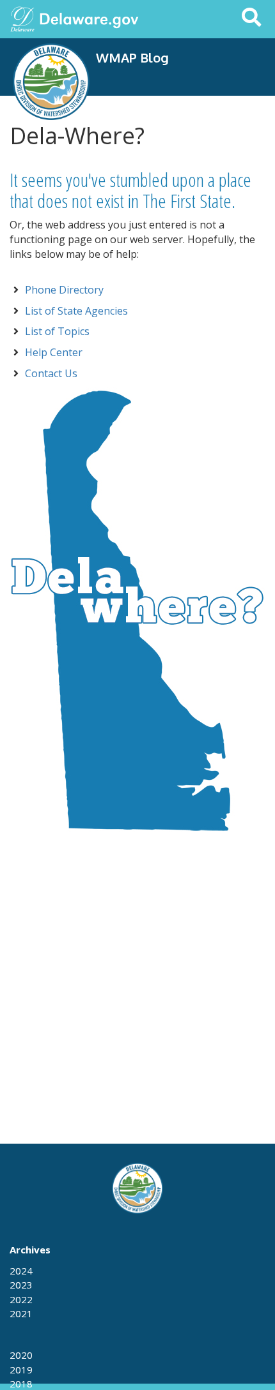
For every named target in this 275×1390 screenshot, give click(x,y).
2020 (21, 1355)
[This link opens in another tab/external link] (22, 18)
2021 (21, 1313)
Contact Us (51, 373)
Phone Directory (64, 290)
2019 (21, 1369)
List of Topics (57, 331)
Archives (30, 1249)
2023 (21, 1284)
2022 (21, 1299)
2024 (21, 1270)
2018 (21, 1383)
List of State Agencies (76, 311)
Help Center (53, 352)
